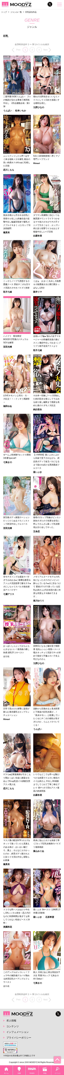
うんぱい (7, 110)
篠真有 (6, 232)
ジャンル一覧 (16, 12)
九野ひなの (38, 107)
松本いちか (20, 110)
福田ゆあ (7, 406)
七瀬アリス (8, 594)
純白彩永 (37, 409)
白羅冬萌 (37, 236)
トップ (4, 12)
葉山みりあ (38, 851)
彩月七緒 (7, 292)
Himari (36, 163)
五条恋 (36, 531)
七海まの (7, 462)
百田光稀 (7, 347)
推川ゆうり (38, 601)
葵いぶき (37, 472)
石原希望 (49, 917)
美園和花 (7, 927)
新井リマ (37, 292)
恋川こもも (8, 170)
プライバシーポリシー (18, 1037)
